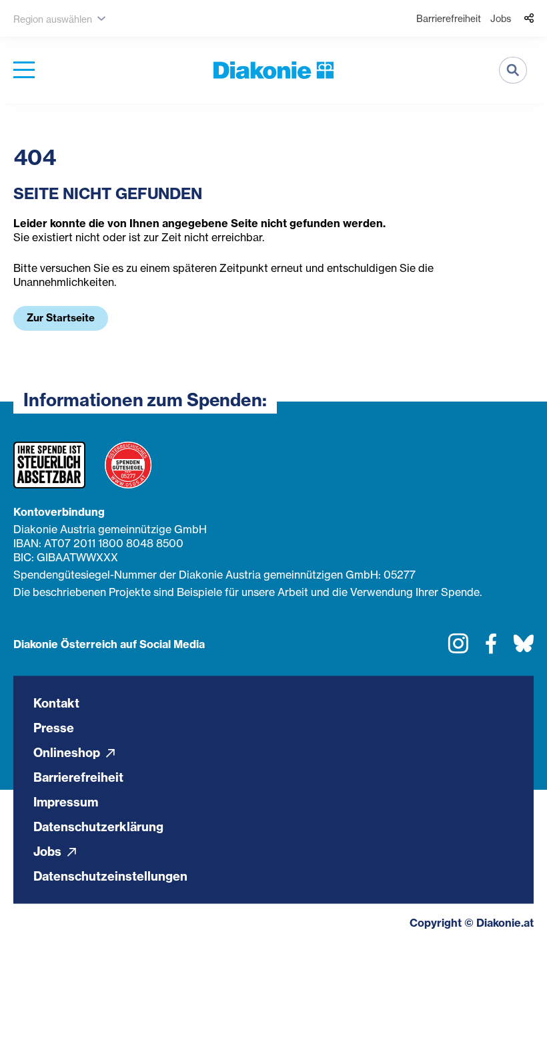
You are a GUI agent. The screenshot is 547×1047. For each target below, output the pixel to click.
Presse (53, 727)
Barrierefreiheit (448, 18)
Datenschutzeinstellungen (110, 875)
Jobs (500, 18)
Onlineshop (68, 752)
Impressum (65, 801)
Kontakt (56, 702)
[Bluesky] (524, 648)
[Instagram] (458, 648)
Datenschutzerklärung (98, 826)
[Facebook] (491, 648)
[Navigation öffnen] (24, 70)
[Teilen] (529, 18)
